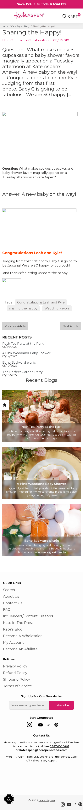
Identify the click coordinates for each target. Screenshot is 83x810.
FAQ (6, 610)
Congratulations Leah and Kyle (41, 302)
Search (9, 590)
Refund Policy (15, 673)
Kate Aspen (47, 800)
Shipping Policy (16, 679)
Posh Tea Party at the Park (23, 343)
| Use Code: (41, 4)
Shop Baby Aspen (44, 760)
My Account (13, 642)
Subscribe (61, 705)
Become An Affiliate (20, 649)
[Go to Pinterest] (56, 725)
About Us (11, 596)
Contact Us (12, 603)
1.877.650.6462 (59, 746)
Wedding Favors (56, 308)
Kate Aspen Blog (20, 26)
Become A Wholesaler (22, 636)
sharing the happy (23, 308)
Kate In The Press (18, 623)
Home (5, 26)
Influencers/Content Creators (28, 616)
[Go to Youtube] (40, 725)
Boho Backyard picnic (19, 362)
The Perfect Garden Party (22, 372)
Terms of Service (17, 686)
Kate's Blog (13, 629)
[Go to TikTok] (49, 725)
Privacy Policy (15, 666)
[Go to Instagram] (29, 725)
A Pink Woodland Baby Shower (26, 353)
